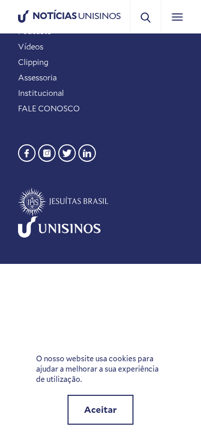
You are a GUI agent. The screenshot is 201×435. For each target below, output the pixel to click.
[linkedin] (87, 151)
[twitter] (67, 151)
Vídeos (30, 46)
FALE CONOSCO (49, 108)
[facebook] (27, 151)
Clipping (33, 62)
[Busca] (145, 17)
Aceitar (100, 409)
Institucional (41, 93)
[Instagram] (47, 151)
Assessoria (37, 77)
